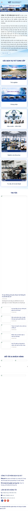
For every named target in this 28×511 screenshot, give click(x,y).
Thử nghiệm (14, 82)
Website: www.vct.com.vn (8, 498)
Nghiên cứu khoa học (14, 155)
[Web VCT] (15, 2)
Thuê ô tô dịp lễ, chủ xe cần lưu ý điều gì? (18, 326)
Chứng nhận (14, 104)
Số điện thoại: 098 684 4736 (9, 492)
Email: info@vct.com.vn (8, 495)
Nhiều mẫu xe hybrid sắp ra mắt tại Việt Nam (17, 335)
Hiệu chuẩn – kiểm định (14, 126)
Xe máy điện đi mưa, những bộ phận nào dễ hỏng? (18, 309)
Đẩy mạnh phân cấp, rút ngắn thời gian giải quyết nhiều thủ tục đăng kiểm (18, 318)
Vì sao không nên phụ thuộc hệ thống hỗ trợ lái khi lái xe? (13, 295)
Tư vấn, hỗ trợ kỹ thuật (14, 184)
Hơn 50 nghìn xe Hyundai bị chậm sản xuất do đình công (18, 344)
